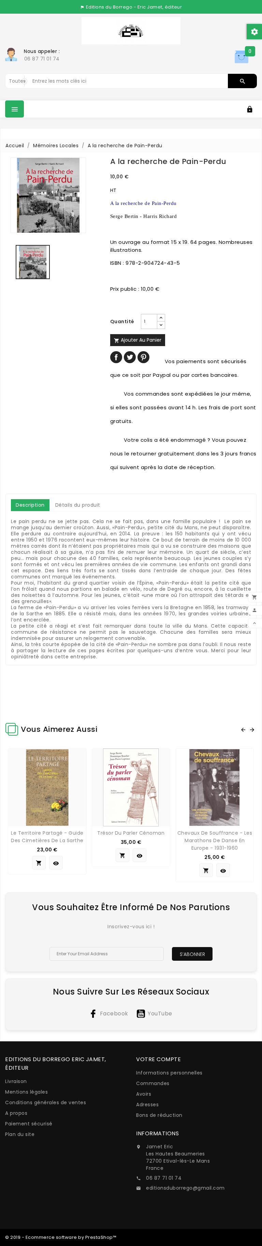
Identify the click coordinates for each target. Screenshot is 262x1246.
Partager (116, 357)
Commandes (153, 1083)
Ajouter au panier (137, 340)
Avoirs (143, 1094)
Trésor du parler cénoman (130, 833)
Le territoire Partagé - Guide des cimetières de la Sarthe (47, 837)
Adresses (147, 1104)
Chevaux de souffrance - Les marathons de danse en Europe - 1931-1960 (214, 840)
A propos (16, 1113)
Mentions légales (26, 1091)
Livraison (16, 1081)
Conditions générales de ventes (45, 1102)
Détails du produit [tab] (77, 505)
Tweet (130, 357)
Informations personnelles (169, 1072)
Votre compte (158, 1059)
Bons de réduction (159, 1115)
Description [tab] (30, 505)
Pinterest (143, 357)
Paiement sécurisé (29, 1123)
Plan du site (19, 1134)
